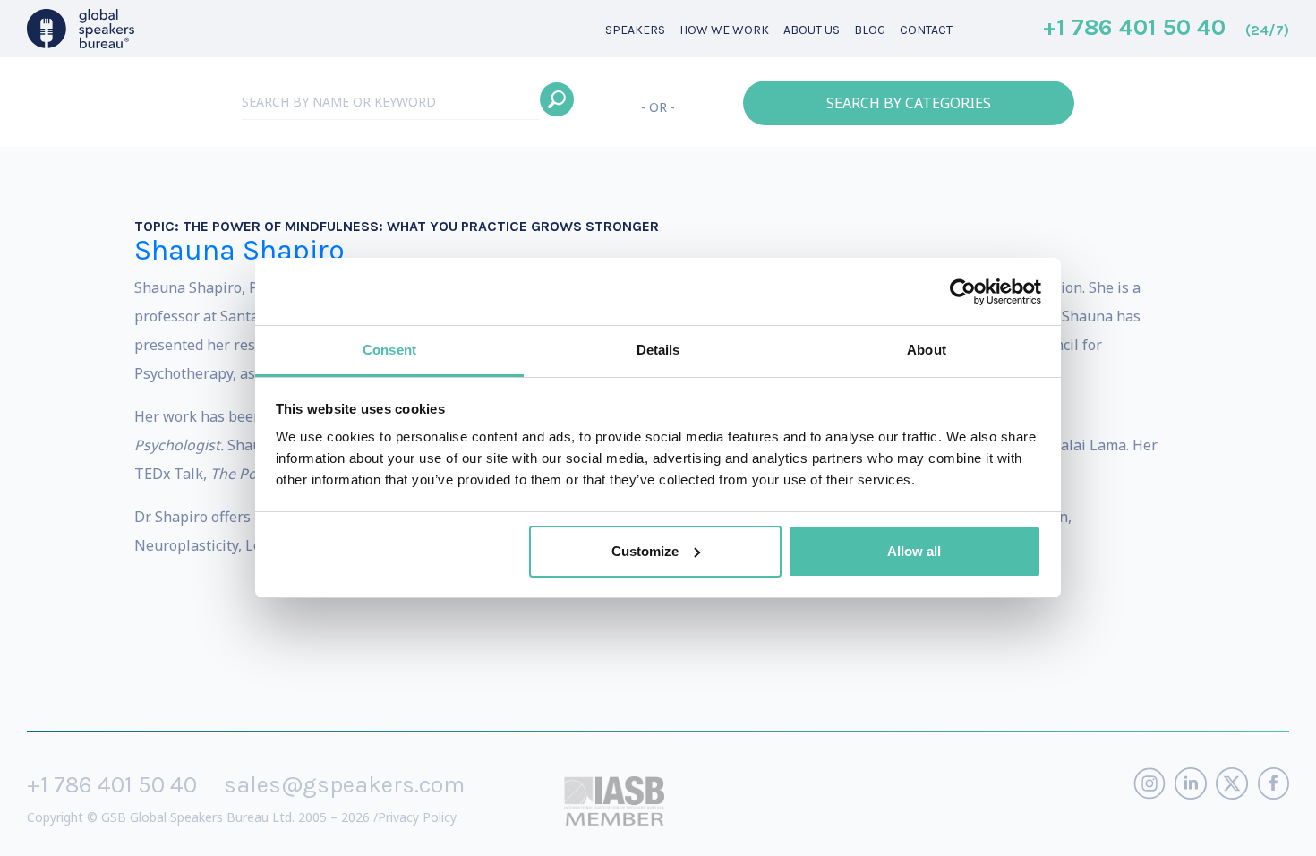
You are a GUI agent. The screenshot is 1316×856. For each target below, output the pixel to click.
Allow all (914, 551)
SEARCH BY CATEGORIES (908, 103)
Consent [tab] (389, 349)
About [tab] (926, 349)
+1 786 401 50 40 (1166, 28)
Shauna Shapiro (239, 250)
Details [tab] (658, 349)
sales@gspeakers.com (344, 785)
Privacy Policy (417, 817)
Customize (645, 551)
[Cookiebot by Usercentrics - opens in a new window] (962, 291)
